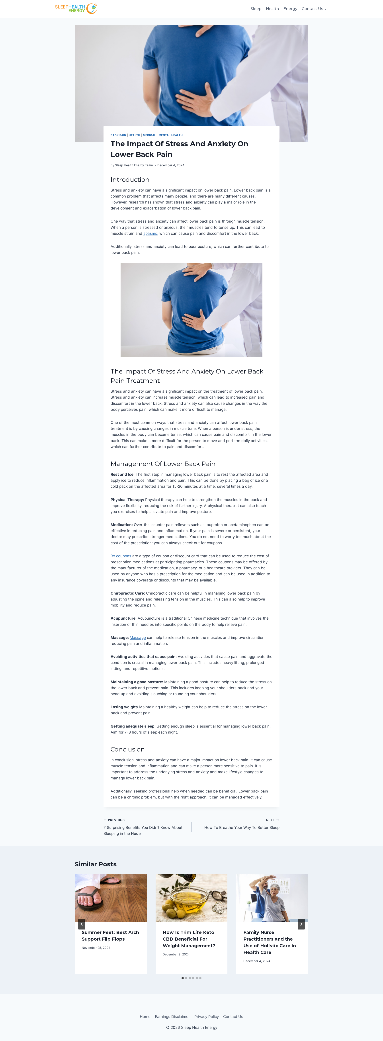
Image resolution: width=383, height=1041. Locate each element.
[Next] (301, 924)
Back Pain (118, 135)
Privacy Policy (206, 1016)
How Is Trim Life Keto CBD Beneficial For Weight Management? (189, 939)
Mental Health (171, 135)
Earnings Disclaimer (172, 1016)
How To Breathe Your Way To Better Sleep (241, 824)
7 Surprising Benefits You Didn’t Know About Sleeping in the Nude (143, 827)
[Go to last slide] (81, 924)
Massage (138, 637)
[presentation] (111, 898)
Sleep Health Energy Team (134, 165)
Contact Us (233, 1016)
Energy (290, 8)
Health (272, 8)
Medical (149, 135)
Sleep (256, 8)
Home (145, 1016)
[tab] (183, 978)
